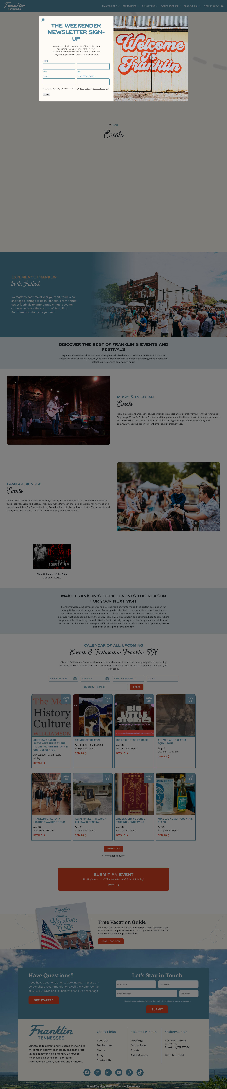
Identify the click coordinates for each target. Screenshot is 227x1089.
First (45, 71)
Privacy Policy (85, 89)
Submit (46, 94)
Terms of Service (99, 89)
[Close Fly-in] (43, 20)
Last (79, 71)
